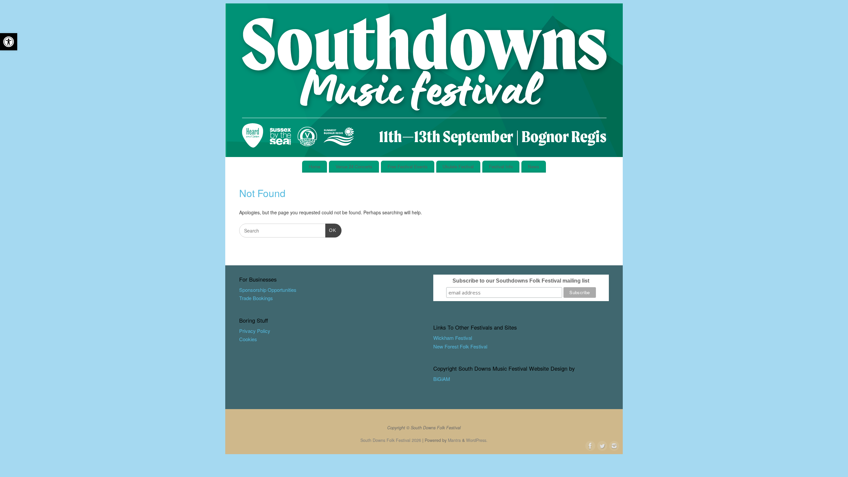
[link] (8, 41)
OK (330, 230)
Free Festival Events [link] (408, 166)
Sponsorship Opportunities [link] (267, 289)
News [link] (533, 166)
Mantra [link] (454, 440)
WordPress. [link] (477, 440)
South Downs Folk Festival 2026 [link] (390, 440)
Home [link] (314, 166)
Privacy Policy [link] (254, 330)
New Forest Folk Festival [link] (460, 346)
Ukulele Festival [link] (458, 166)
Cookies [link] (248, 339)
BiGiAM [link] (441, 378)
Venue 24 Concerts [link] (354, 166)
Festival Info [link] (501, 166)
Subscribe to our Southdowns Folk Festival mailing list (520, 281)
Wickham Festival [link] (452, 337)
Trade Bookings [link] (256, 297)
